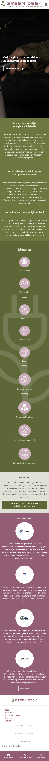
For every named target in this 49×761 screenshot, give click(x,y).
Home (7, 710)
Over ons (8, 718)
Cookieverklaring (24, 741)
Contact (8, 720)
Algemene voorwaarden (24, 733)
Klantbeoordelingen (12, 715)
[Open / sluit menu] (46, 4)
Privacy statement (24, 725)
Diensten (8, 712)
